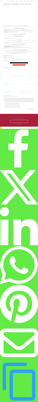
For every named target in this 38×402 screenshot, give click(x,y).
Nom (4, 103)
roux (17, 40)
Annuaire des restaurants (23, 116)
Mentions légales (10, 116)
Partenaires (27, 116)
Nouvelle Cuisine (6, 25)
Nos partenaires (19, 116)
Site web (4, 106)
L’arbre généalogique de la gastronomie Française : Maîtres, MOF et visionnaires (19, 62)
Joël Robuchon (30, 26)
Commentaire (5, 97)
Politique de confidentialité (15, 116)
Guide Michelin (7, 31)
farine (16, 40)
